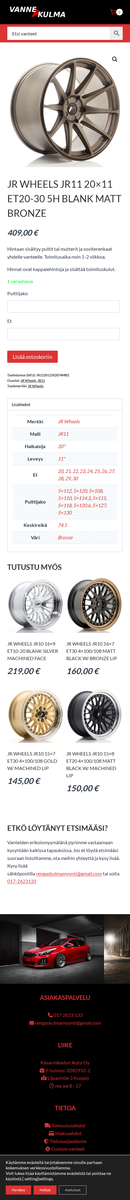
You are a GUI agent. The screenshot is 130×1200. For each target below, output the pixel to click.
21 (67, 471)
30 (75, 478)
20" (61, 446)
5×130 (64, 512)
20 (60, 471)
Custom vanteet (68, 1149)
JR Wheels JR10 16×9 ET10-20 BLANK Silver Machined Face (32, 651)
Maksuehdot (68, 1133)
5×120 (80, 491)
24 (89, 471)
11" (61, 458)
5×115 (99, 498)
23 (82, 471)
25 (96, 471)
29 (67, 478)
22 (75, 471)
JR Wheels (28, 380)
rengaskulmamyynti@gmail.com (69, 873)
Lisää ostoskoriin (32, 356)
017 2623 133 (68, 1015)
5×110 (64, 498)
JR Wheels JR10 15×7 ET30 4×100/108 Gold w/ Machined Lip (32, 761)
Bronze (65, 537)
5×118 (64, 505)
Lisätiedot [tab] (21, 404)
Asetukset (72, 1190)
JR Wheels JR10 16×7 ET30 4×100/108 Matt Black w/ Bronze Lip (91, 651)
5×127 (99, 505)
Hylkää (45, 1190)
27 (111, 471)
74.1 (62, 525)
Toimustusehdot (69, 1125)
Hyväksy (18, 1190)
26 (104, 471)
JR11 (41, 380)
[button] (114, 59)
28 (60, 478)
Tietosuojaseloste (68, 1141)
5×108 (95, 491)
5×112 (64, 491)
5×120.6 (81, 505)
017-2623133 (21, 881)
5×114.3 (81, 498)
